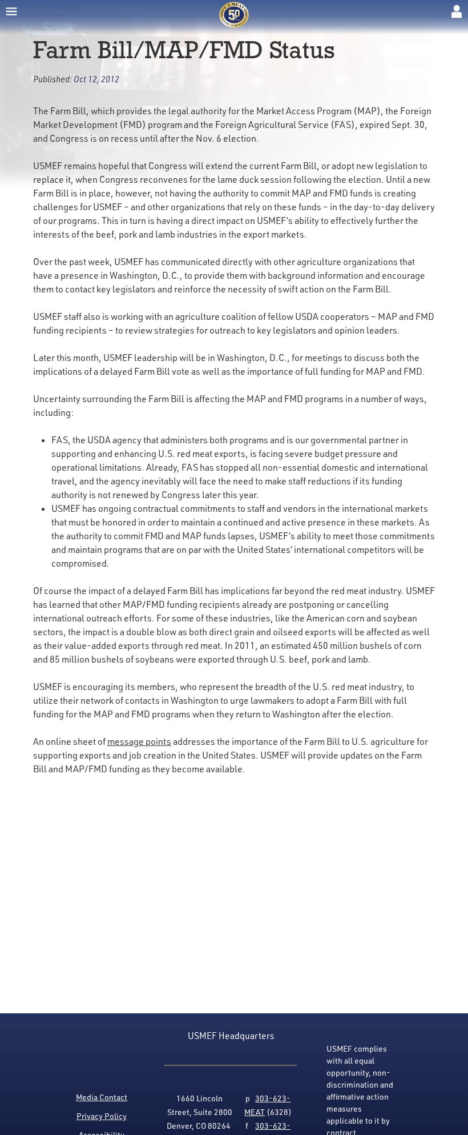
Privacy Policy (101, 1116)
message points (139, 741)
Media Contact (101, 1097)
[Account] (456, 11)
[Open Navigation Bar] (11, 11)
